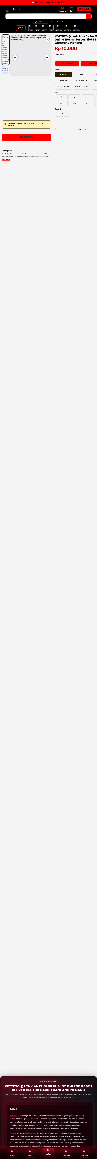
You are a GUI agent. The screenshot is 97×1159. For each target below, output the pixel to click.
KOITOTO (26, 137)
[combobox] (46, 16)
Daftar (48, 1154)
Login (30, 1155)
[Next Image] (46, 57)
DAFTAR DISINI (67, 63)
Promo (12, 1155)
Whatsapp (66, 1155)
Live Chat (84, 1155)
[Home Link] (17, 9)
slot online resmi (30, 1133)
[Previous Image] (15, 57)
